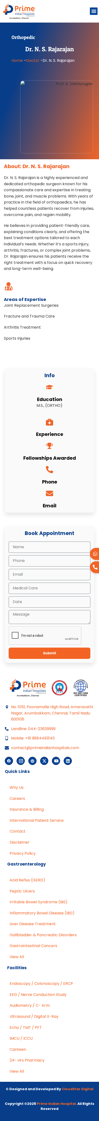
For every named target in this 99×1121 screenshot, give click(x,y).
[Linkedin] (68, 761)
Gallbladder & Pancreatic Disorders (43, 935)
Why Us (17, 787)
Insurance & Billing (27, 809)
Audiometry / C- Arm (30, 1005)
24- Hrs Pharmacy (27, 1060)
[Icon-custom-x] (44, 761)
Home (17, 60)
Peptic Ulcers (22, 891)
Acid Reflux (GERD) (27, 880)
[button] (94, 11)
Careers (17, 798)
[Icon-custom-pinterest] (32, 761)
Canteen (18, 1049)
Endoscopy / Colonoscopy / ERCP (41, 983)
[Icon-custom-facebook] (9, 761)
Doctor (32, 60)
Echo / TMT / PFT (26, 1027)
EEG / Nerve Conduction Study (38, 994)
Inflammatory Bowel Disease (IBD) (42, 913)
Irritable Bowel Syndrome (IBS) (39, 902)
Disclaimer (20, 842)
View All (17, 957)
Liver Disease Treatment (33, 924)
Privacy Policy (23, 853)
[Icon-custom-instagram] (21, 761)
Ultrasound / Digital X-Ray (34, 1016)
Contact (17, 831)
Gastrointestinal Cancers (33, 946)
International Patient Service (37, 820)
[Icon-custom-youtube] (56, 761)
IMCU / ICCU (21, 1038)
